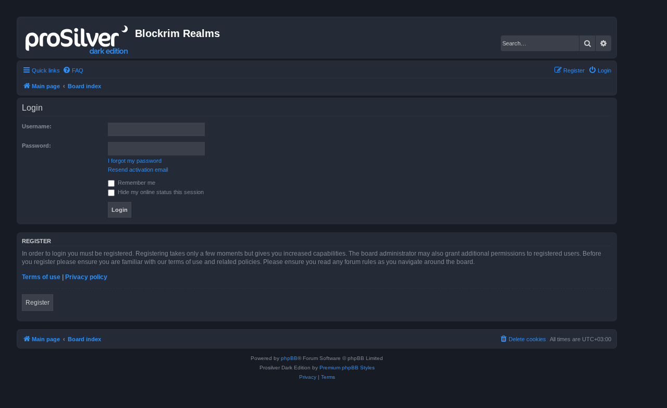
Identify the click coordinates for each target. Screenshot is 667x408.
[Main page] (77, 37)
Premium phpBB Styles (347, 367)
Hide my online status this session (160, 192)
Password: (36, 145)
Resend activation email (138, 169)
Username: (37, 126)
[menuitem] (73, 70)
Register (38, 302)
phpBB (289, 358)
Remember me (135, 182)
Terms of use (41, 277)
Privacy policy (86, 277)
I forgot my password (135, 161)
